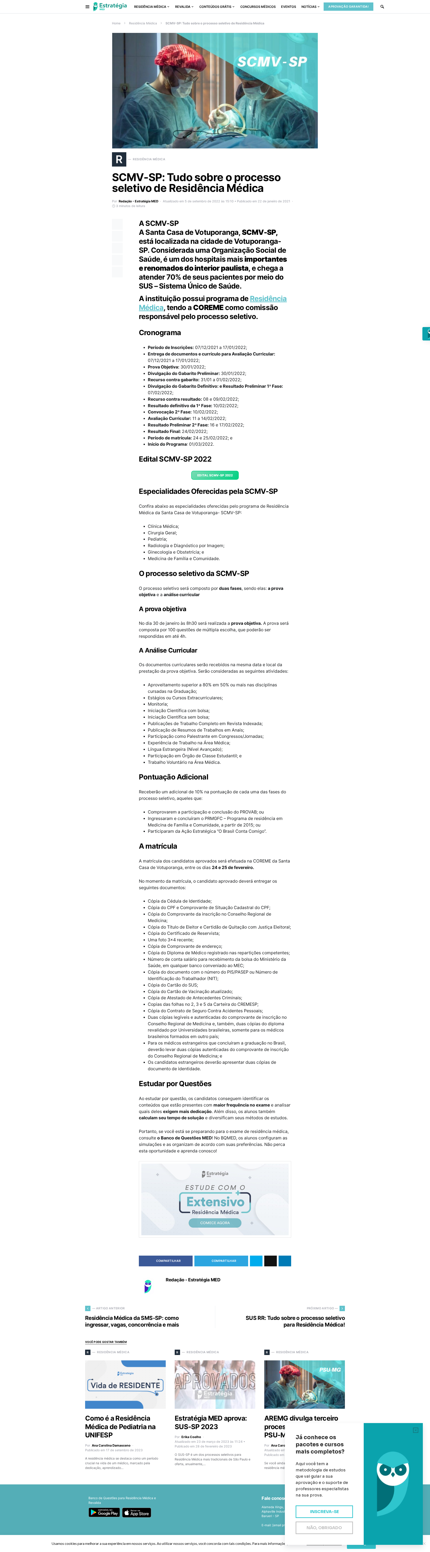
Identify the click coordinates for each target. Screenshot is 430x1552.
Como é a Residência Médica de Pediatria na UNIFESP (120, 1426)
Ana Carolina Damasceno (111, 1445)
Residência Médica (143, 23)
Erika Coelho (191, 1437)
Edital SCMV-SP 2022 (215, 475)
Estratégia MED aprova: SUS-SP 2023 (211, 1422)
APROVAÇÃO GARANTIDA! (348, 6)
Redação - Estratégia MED (138, 201)
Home (116, 23)
